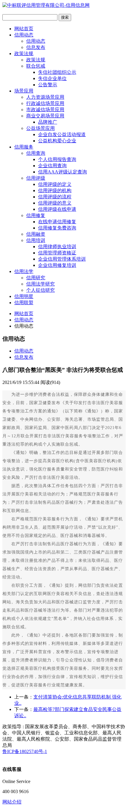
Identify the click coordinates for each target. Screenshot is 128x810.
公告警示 (47, 84)
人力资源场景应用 (45, 97)
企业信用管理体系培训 (62, 259)
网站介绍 (11, 801)
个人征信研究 (40, 290)
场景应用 (23, 90)
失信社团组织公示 (57, 72)
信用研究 (35, 277)
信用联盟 (23, 302)
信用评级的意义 (54, 202)
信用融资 (35, 234)
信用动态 (23, 34)
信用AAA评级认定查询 (62, 171)
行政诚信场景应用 (45, 103)
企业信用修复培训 (57, 265)
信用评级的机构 (54, 190)
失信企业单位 (52, 78)
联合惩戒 (35, 65)
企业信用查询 (52, 165)
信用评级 (35, 178)
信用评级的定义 (54, 184)
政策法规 (23, 53)
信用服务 (23, 146)
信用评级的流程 (54, 196)
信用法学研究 (40, 283)
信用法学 (23, 271)
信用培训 (35, 240)
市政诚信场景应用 (45, 109)
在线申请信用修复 (57, 221)
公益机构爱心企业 (57, 140)
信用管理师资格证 (57, 252)
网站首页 (23, 28)
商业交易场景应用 (45, 115)
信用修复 (35, 215)
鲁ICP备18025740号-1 (24, 751)
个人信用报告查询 (57, 159)
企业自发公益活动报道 (62, 134)
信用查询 (35, 153)
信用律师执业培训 (57, 246)
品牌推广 (47, 122)
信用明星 (23, 296)
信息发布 (35, 47)
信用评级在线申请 (57, 209)
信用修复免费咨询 (57, 227)
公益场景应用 (40, 128)
